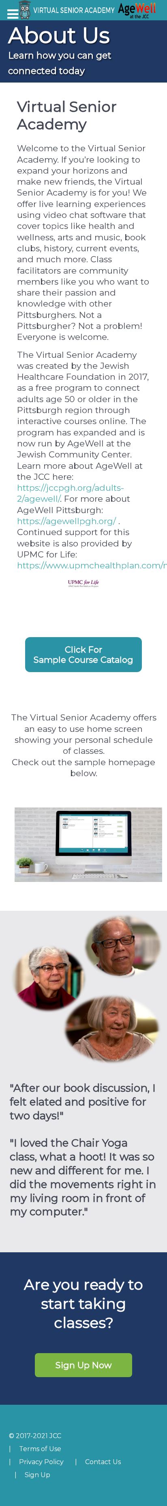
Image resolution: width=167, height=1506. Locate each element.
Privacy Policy (41, 1462)
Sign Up (37, 1475)
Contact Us (103, 1462)
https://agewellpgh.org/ (66, 521)
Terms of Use (40, 1449)
